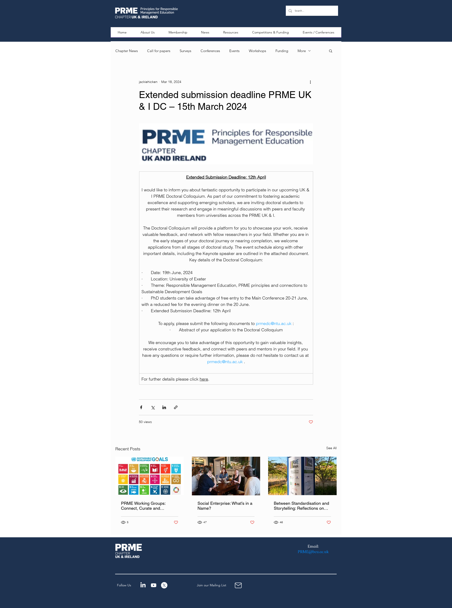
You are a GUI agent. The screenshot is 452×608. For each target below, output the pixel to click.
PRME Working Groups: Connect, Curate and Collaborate (143, 506)
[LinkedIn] (143, 585)
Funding (281, 51)
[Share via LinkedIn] (164, 407)
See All (331, 448)
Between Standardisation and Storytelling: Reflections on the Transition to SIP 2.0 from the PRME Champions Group (301, 506)
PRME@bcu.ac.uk (313, 551)
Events (234, 51)
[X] (164, 585)
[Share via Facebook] (141, 407)
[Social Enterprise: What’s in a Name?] (226, 476)
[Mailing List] (238, 585)
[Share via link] (176, 407)
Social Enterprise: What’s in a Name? (225, 506)
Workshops (257, 51)
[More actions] (310, 82)
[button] (148, 32)
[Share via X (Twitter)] (152, 407)
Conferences (210, 51)
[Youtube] (153, 585)
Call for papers (158, 51)
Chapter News (126, 51)
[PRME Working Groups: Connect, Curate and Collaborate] (149, 476)
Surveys (185, 51)
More (302, 51)
